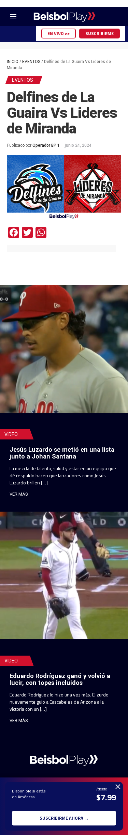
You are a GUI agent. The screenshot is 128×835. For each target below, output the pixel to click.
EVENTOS (31, 61)
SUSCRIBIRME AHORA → (64, 818)
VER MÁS (19, 494)
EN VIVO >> (58, 33)
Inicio (12, 61)
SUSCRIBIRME (99, 33)
